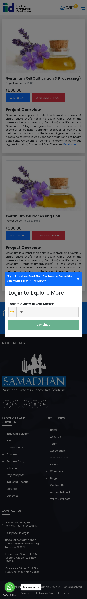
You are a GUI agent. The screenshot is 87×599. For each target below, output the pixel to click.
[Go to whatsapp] (10, 587)
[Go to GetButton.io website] (9, 595)
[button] (12, 312)
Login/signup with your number (31, 304)
